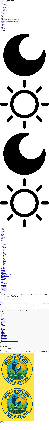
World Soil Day (2, 307)
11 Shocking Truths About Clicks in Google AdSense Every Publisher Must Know (10, 21)
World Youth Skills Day (6, 307)
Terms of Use (12, 0)
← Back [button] (1, 345)
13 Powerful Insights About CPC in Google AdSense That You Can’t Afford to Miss (10, 19)
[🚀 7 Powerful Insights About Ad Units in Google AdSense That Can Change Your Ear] (2, 15)
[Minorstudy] (4, 1)
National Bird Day (36, 305)
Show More (4, 30)
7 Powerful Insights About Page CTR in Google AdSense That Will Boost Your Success (10, 17)
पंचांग (9, 307)
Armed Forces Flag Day (3, 303)
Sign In (6, 291)
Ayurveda (7, 303)
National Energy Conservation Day (6, 306)
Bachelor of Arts (10, 303)
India (2, 304)
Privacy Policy (8, 0)
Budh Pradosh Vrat (14, 303)
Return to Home (1, 302)
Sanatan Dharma (17, 306)
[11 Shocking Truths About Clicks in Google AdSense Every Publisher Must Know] (2, 20)
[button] (1, 29)
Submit (9, 348)
